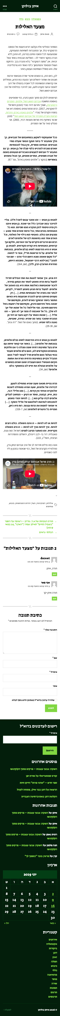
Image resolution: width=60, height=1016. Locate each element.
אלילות (49, 503)
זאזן (54, 957)
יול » (6, 923)
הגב (54, 574)
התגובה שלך (50, 630)
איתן (42, 34)
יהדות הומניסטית (23, 503)
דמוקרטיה (41, 503)
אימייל (53, 672)
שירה (54, 983)
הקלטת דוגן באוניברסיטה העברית (39, 796)
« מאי (53, 923)
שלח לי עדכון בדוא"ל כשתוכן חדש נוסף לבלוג (33, 700)
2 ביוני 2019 (27, 34)
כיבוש (27, 19)
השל (34, 503)
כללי (21, 19)
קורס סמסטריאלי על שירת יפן (41, 776)
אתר (55, 686)
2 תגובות (11, 34)
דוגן (55, 953)
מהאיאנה (52, 974)
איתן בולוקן (30, 6)
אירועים (53, 939)
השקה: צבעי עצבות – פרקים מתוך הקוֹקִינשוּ (33, 769)
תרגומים (52, 996)
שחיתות (49, 506)
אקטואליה (36, 19)
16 (53, 905)
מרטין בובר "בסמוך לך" (37, 856)
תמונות (53, 988)
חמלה (54, 961)
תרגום (54, 992)
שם (54, 658)
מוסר (54, 979)
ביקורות (53, 948)
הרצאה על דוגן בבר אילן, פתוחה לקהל (37, 789)
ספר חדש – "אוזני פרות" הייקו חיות (38, 783)
